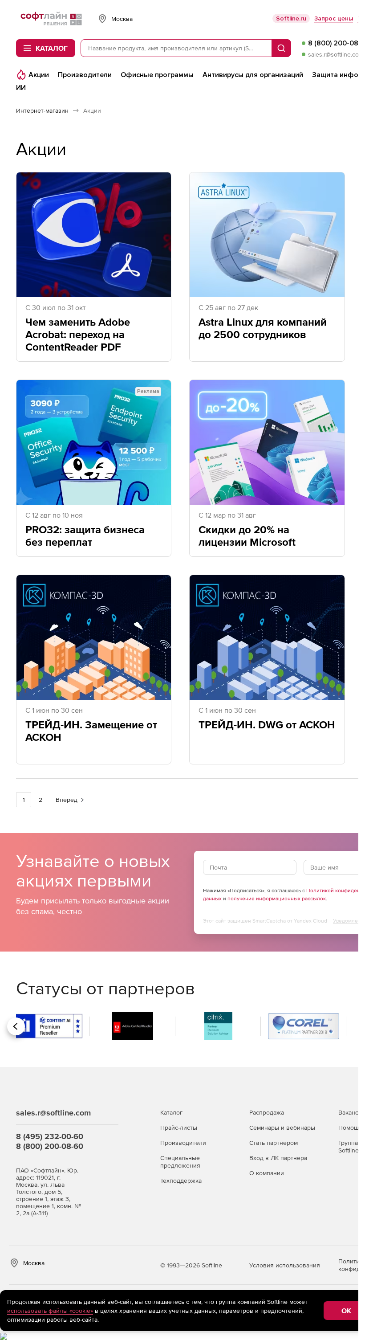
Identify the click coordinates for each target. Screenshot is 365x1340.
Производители (183, 1142)
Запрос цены (333, 18)
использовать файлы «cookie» (50, 1310)
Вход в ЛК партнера (278, 1157)
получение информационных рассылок (276, 898)
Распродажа (266, 1112)
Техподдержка (181, 1180)
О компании (266, 1173)
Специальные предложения (180, 1161)
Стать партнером (273, 1142)
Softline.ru (291, 18)
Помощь (350, 1127)
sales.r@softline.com (336, 54)
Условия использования (284, 1265)
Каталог (171, 1112)
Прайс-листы (178, 1127)
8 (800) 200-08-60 (49, 1146)
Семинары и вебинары (282, 1127)
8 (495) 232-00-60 (49, 1136)
